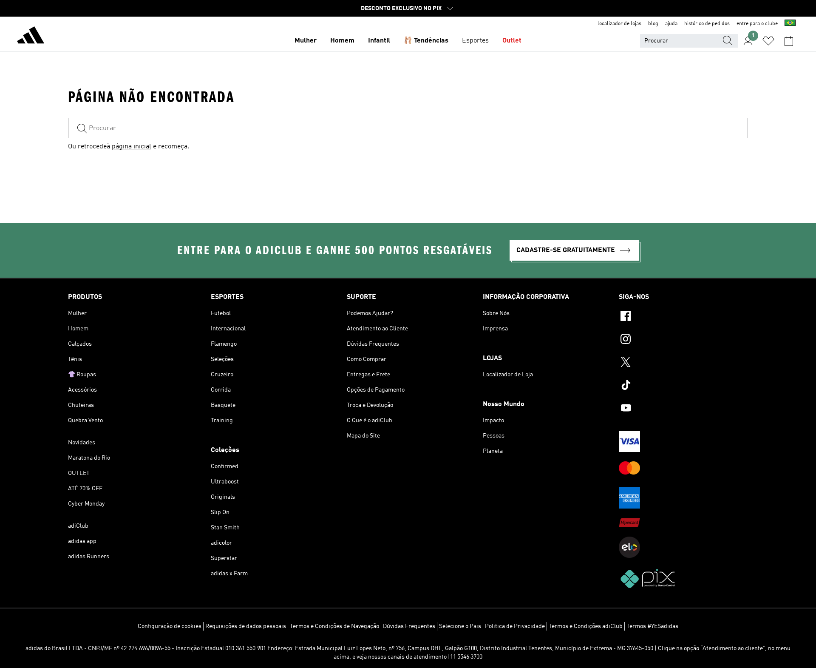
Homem (342, 40)
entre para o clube (757, 23)
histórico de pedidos (707, 23)
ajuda (671, 23)
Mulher (306, 40)
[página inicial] (30, 36)
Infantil (379, 40)
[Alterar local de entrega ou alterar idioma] (790, 24)
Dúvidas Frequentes (409, 626)
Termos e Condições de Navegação (334, 626)
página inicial (131, 146)
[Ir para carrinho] (789, 41)
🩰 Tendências (426, 40)
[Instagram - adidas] (683, 340)
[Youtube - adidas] (683, 409)
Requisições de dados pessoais (245, 626)
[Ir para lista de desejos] (768, 41)
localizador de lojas (619, 23)
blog (653, 23)
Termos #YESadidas (652, 626)
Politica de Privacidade (515, 626)
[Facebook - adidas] (683, 317)
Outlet (511, 40)
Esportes (475, 40)
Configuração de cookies (169, 626)
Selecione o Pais (460, 626)
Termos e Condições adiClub (586, 626)
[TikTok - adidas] (683, 386)
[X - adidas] (683, 363)
